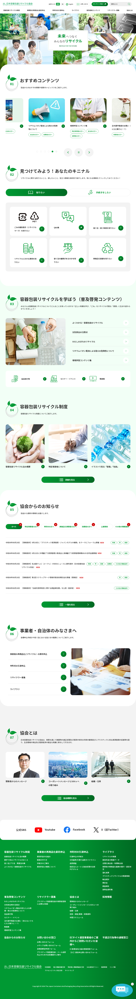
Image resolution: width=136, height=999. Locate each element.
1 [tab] (37, 151)
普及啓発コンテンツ (93, 10)
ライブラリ (75, 10)
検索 (129, 4)
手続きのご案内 (43, 863)
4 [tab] (49, 151)
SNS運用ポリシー (93, 967)
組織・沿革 (74, 910)
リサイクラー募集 (113, 10)
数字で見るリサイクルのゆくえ (16, 860)
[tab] (36, 192)
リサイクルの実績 (109, 856)
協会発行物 (25, 379)
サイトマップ (69, 970)
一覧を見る (70, 604)
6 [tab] (56, 151)
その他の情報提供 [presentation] (122, 526)
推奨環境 (104, 967)
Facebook (79, 829)
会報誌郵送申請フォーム (46, 948)
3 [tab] (45, 151)
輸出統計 (105, 879)
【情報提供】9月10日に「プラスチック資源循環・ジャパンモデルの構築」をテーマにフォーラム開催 (60, 542)
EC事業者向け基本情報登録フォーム (83, 949)
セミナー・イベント (68, 379)
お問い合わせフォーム (45, 942)
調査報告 (105, 886)
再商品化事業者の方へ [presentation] (68, 526)
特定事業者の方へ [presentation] (32, 526)
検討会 (105, 882)
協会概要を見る (70, 798)
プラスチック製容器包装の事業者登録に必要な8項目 (51, 902)
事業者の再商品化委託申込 (36, 10)
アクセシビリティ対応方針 (53, 970)
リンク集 (113, 967)
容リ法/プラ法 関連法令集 (14, 863)
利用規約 (48, 967)
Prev (68, 152)
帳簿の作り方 (42, 860)
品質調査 (73, 863)
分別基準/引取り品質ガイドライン (83, 860)
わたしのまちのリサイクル (83, 341)
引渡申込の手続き (76, 856)
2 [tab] (41, 151)
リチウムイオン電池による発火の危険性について (93, 350)
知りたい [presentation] (40, 192)
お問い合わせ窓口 (46, 937)
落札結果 (105, 872)
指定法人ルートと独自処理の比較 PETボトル (83, 867)
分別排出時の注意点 (12, 904)
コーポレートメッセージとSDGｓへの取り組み (84, 906)
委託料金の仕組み (44, 856)
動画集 (102, 379)
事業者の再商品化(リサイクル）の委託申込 (28, 654)
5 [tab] (52, 151)
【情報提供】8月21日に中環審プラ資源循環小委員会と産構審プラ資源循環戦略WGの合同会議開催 (59, 553)
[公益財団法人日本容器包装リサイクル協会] (18, 4)
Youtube (50, 829)
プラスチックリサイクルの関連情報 (116, 876)
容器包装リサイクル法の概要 (15, 856)
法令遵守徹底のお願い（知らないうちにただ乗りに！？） (18, 922)
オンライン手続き (98, 4)
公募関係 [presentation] (104, 526)
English (71, 4)
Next (89, 152)
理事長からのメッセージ (79, 901)
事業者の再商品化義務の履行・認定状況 (116, 867)
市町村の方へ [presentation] (50, 526)
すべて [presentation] (16, 526)
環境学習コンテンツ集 (81, 360)
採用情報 (107, 896)
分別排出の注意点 (80, 332)
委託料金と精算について (46, 866)
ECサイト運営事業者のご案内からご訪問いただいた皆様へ (84, 941)
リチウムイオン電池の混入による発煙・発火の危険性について (17, 909)
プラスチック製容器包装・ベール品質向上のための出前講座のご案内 (51, 953)
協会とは (130, 10)
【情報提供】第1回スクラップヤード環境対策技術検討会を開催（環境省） (50, 577)
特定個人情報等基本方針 (76, 967)
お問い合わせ (84, 4)
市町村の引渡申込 (58, 10)
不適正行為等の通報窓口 (115, 937)
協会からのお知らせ (14, 937)
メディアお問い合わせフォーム (49, 945)
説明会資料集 (107, 889)
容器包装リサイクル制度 (11, 10)
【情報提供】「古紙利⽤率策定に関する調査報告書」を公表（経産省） (48, 588)
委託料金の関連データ (110, 860)
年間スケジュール (76, 917)
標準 (58, 4)
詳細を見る (70, 479)
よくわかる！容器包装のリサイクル (87, 322)
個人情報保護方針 (59, 967)
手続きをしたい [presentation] (103, 192)
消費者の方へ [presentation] (88, 526)
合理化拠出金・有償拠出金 (112, 863)
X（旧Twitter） (110, 829)
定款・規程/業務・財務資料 (80, 914)
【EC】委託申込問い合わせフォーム (83, 952)
